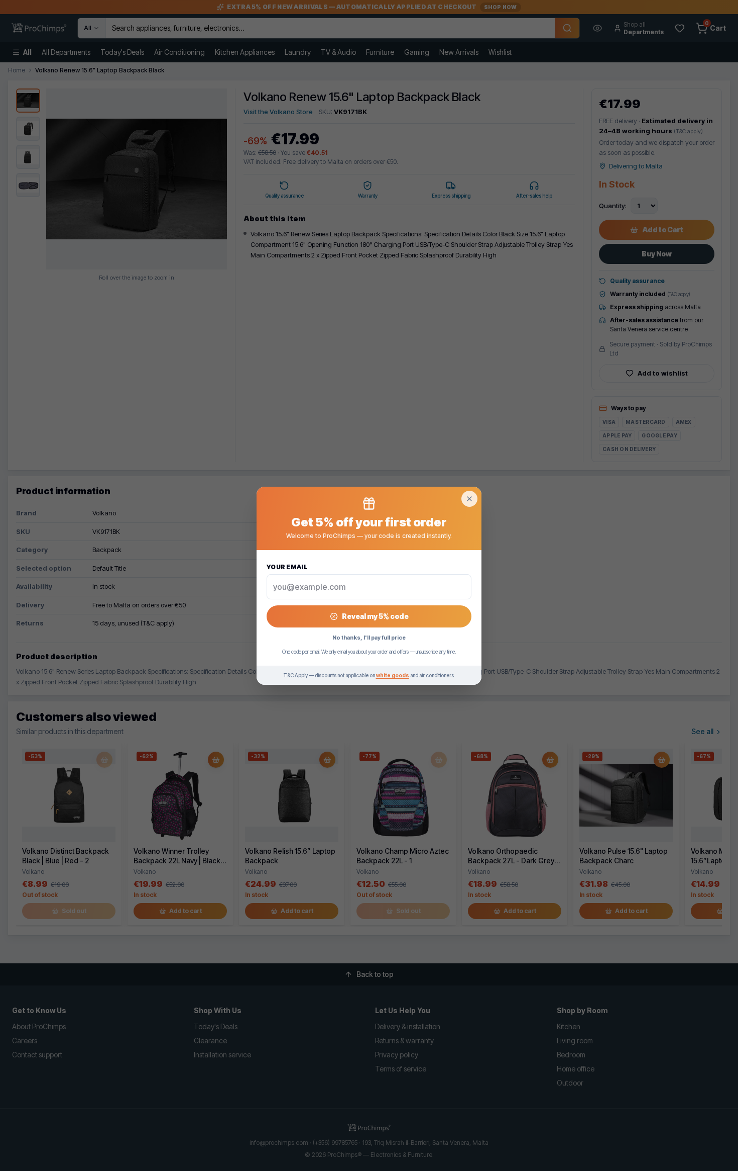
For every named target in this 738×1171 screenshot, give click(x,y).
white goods (392, 675)
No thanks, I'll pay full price (369, 637)
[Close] (469, 499)
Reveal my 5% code (375, 616)
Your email (287, 567)
